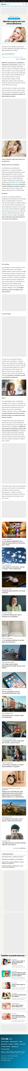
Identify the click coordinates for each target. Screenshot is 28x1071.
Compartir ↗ (23, 59)
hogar (17, 1052)
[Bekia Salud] (5, 4)
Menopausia (4, 1044)
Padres (23, 1)
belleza (11, 1051)
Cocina (19, 1)
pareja (23, 1051)
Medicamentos (14, 1041)
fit (19, 1052)
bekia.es (3, 1051)
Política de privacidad (12, 1055)
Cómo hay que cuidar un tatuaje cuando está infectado (18, 962)
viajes (22, 1052)
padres (19, 1051)
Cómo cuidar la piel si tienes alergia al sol (17, 1005)
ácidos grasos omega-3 (12, 211)
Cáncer (21, 1041)
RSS (12, 1058)
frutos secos (15, 184)
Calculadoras (14, 1046)
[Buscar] (23, 4)
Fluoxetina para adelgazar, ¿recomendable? (12, 859)
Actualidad (8, 1)
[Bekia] (3, 1)
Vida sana (17, 16)
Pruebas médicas (5, 1046)
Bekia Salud (11, 16)
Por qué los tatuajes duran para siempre (19, 995)
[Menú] (26, 4)
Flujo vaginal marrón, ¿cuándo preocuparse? (12, 856)
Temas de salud (5, 1049)
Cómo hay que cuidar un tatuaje (18, 985)
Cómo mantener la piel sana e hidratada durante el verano (18, 1017)
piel (13, 70)
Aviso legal (3, 1055)
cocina (15, 1051)
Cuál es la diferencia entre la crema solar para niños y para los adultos (19, 974)
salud (8, 1052)
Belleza (16, 1)
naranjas (16, 285)
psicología (12, 1052)
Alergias (11, 1044)
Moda (12, 1)
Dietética (16, 1044)
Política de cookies (5, 1058)
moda (7, 1051)
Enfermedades (15, 1003)
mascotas (3, 1052)
